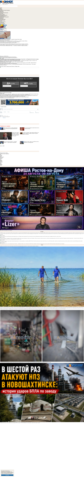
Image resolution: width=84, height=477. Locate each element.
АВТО (1, 8)
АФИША (1, 9)
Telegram (16, 66)
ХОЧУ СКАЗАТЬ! (2, 23)
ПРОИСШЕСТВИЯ (2, 19)
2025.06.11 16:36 (6, 115)
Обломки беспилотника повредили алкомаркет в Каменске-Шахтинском (9, 362)
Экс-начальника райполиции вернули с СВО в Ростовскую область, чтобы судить (12, 94)
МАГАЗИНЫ (4, 28)
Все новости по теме (3, 40)
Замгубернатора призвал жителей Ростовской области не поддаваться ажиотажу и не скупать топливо (48, 236)
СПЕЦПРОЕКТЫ (2, 20)
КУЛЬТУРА (1, 13)
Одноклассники (9, 66)
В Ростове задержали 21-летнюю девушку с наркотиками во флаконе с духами (30, 422)
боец (1, 97)
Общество (1, 56)
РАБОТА (5, 25)
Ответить (4, 117)
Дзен (18, 66)
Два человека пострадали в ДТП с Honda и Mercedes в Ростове (27, 236)
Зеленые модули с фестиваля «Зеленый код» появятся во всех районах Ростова (56, 232)
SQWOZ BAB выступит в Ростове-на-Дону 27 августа (26, 362)
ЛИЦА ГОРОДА (2, 14)
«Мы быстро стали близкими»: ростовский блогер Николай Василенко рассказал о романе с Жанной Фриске (16, 95)
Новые (1, 111)
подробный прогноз (3, 153)
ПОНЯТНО (7, 475)
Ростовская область (6, 97)
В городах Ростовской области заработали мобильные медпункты (10, 96)
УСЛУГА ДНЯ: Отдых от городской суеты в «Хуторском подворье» (10, 41)
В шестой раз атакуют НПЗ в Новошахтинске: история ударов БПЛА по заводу (10, 422)
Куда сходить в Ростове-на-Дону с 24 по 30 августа (6, 230)
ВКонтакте (13, 66)
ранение (13, 97)
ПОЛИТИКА (1, 18)
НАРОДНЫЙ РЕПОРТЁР (3, 15)
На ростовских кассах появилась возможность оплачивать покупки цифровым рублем (46, 238)
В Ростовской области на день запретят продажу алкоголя (11, 233)
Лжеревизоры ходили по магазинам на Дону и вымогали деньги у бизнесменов (33, 232)
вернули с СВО (22, 64)
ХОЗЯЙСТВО (2, 22)
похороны (10, 97)
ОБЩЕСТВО (2, 17)
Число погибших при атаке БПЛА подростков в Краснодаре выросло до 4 (10, 236)
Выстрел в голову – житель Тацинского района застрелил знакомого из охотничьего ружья (12, 232)
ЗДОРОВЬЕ (2, 11)
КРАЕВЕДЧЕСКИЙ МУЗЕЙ (4, 12)
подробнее (7, 153)
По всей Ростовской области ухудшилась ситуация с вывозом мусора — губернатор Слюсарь (68, 238)
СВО (2, 97)
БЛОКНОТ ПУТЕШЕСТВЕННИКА (5, 10)
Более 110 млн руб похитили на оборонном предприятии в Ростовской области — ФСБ (30, 233)
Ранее (8, 111)
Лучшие (5, 111)
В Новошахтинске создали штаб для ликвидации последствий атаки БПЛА (42, 362)
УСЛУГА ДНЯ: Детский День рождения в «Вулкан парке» (8, 42)
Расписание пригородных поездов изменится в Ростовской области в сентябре (51, 233)
